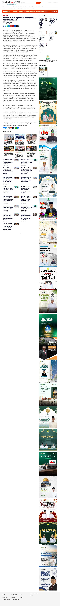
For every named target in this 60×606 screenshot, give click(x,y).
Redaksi (3, 594)
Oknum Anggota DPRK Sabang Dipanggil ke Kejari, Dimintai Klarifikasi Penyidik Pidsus (30, 155)
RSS (32, 595)
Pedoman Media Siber (15, 599)
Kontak (21, 597)
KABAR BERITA (5, 15)
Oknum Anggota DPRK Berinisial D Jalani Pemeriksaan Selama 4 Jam (30, 143)
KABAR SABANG (28, 140)
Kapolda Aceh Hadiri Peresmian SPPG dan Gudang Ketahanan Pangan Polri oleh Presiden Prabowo (8, 180)
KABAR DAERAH (6, 140)
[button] (3, 26)
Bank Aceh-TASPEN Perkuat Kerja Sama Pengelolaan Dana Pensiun (19, 156)
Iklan (21, 594)
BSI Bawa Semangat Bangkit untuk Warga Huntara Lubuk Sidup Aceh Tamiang (8, 143)
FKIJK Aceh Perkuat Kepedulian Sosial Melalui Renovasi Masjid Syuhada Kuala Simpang (8, 170)
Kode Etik (13, 597)
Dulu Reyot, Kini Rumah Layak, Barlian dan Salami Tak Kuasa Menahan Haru (26, 162)
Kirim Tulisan (4, 597)
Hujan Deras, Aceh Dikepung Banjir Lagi (42, 73)
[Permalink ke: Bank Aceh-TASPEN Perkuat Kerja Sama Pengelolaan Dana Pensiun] (20, 148)
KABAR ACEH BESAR (18, 152)
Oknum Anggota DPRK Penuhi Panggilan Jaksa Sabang (8, 154)
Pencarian (38, 2)
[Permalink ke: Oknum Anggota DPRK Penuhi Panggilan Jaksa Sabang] (9, 148)
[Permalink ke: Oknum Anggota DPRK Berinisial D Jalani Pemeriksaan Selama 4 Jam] (31, 137)
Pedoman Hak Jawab (6, 599)
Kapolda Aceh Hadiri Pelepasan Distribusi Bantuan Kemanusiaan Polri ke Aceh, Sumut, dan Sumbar (31, 11)
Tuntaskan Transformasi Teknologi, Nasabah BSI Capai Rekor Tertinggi (20, 143)
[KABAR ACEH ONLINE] (11, 2)
